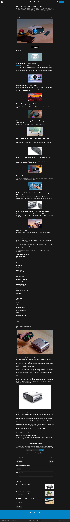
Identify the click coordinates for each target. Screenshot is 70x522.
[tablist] (20, 469)
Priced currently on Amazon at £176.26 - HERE (30, 428)
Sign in (66, 1)
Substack (59, 520)
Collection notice (15, 520)
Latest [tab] (20, 481)
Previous (20, 461)
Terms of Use (40, 452)
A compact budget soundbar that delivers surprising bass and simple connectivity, (28, 501)
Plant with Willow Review (23, 491)
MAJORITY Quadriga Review (23, 484)
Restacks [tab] (23, 468)
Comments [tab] (19, 468)
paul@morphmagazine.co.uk (28, 435)
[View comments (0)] (20, 17)
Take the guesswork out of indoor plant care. (24, 493)
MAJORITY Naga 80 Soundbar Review (25, 498)
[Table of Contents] (1, 261)
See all (18, 506)
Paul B (22, 494)
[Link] (15, 50)
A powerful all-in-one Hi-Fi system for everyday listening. (26, 485)
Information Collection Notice (34, 453)
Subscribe (61, 1)
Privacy (9, 520)
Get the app (39, 520)
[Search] (55, 2)
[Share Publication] (57, 2)
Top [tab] (17, 481)
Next (50, 461)
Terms (12, 520)
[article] (35, 486)
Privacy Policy (43, 453)
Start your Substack (33, 520)
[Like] (17, 17)
